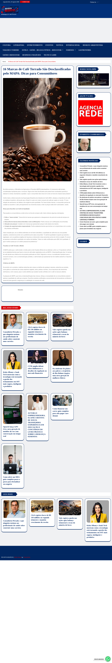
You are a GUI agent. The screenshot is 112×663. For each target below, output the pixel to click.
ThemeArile (26, 557)
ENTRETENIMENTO (35, 45)
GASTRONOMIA (85, 50)
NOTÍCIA (59, 45)
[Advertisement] (56, 30)
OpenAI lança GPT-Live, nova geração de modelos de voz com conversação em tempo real (12, 431)
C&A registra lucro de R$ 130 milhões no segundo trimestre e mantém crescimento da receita (37, 332)
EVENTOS (49, 45)
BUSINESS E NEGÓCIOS (31, 55)
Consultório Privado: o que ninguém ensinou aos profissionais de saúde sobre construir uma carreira (12, 336)
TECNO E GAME (50, 55)
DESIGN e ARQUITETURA (93, 45)
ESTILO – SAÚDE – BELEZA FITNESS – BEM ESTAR (42, 50)
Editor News (17, 557)
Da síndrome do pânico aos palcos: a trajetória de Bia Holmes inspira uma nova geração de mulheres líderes (61, 373)
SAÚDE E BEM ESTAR (11, 55)
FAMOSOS (70, 50)
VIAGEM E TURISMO (11, 50)
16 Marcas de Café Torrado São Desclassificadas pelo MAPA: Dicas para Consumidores (32, 61)
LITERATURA (18, 45)
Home (4, 61)
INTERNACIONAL (73, 45)
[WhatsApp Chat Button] (107, 658)
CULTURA (6, 45)
